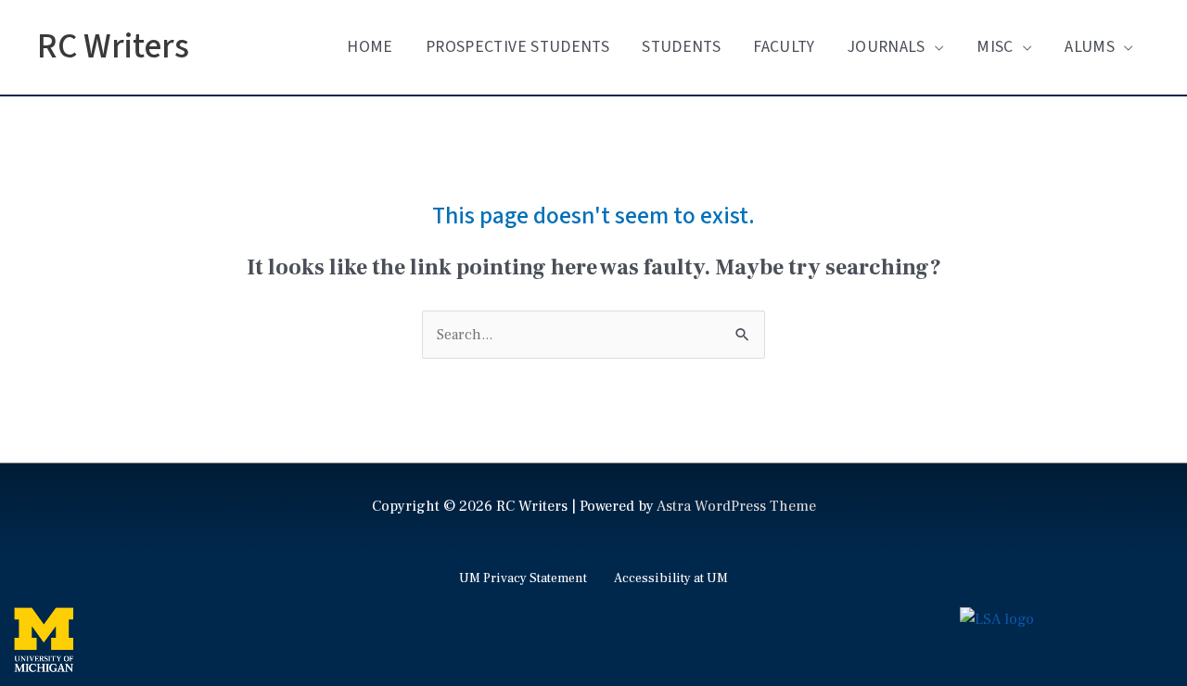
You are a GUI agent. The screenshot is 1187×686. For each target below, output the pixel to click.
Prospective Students (517, 46)
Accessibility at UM (671, 578)
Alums (1090, 46)
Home (369, 46)
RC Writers (113, 46)
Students (681, 46)
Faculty (783, 46)
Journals (886, 46)
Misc (994, 46)
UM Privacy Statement (523, 578)
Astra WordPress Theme (736, 506)
